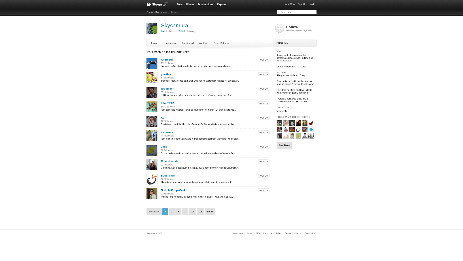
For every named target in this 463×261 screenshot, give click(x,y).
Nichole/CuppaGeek (173, 190)
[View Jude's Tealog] (151, 154)
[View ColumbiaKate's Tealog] (151, 168)
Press (249, 233)
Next (210, 211)
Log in (312, 4)
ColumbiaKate (169, 161)
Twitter (279, 233)
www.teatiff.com (284, 60)
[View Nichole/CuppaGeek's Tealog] (151, 197)
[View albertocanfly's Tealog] (311, 137)
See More (284, 145)
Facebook (267, 233)
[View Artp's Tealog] (285, 124)
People (150, 12)
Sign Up (302, 4)
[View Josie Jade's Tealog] (279, 124)
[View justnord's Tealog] (311, 130)
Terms (288, 233)
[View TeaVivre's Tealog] (304, 137)
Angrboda (167, 59)
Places (190, 4)
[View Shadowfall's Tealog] (285, 130)
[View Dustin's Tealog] (279, 130)
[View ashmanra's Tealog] (151, 139)
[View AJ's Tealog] (151, 125)
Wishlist (203, 43)
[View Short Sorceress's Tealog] (292, 124)
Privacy (297, 233)
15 (192, 211)
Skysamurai (161, 12)
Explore (221, 4)
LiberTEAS (167, 103)
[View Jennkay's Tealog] (304, 130)
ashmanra (167, 132)
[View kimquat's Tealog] (292, 130)
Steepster (159, 4)
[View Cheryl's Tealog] (292, 137)
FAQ (258, 233)
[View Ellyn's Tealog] (298, 124)
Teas (180, 4)
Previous (154, 211)
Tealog (154, 43)
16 (200, 211)
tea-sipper (167, 88)
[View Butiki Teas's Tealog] (151, 183)
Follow (263, 60)
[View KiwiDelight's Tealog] (279, 137)
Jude (164, 146)
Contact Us (310, 233)
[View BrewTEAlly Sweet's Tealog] (304, 124)
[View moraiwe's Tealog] (285, 137)
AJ (162, 117)
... (185, 211)
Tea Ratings (170, 43)
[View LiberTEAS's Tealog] (151, 110)
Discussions (205, 4)
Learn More (289, 4)
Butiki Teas (168, 175)
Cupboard (188, 43)
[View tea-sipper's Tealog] (151, 96)
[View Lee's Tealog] (298, 137)
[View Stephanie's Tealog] (311, 124)
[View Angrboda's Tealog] (151, 67)
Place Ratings (221, 43)
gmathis (166, 74)
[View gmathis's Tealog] (151, 81)
